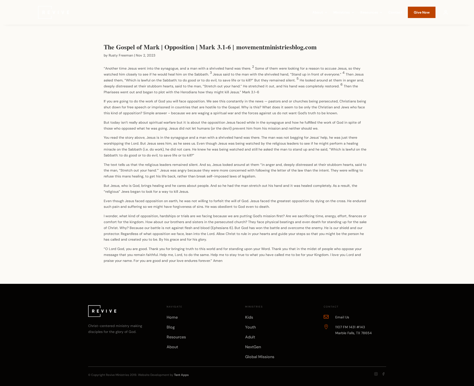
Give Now (422, 12)
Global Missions (259, 356)
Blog (171, 327)
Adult (250, 337)
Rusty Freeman (121, 55)
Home (172, 317)
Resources (369, 13)
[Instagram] (376, 374)
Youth (250, 327)
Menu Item (445, 12)
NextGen (253, 346)
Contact (395, 13)
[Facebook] (383, 374)
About (317, 13)
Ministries (341, 13)
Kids (249, 317)
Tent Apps (181, 375)
